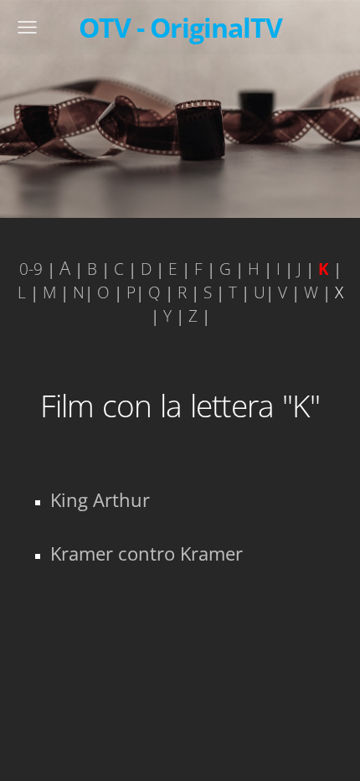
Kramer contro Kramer (146, 553)
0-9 (31, 268)
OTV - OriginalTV (180, 26)
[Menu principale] (27, 27)
